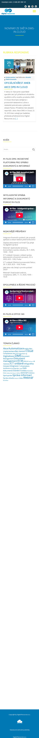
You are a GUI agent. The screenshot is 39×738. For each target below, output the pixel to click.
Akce (5, 348)
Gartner (30, 361)
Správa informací (22, 375)
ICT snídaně (17, 363)
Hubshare (6, 364)
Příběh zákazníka (7, 373)
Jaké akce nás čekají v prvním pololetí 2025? (17, 268)
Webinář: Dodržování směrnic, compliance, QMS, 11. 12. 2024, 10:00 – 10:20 (17, 275)
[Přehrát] (6, 186)
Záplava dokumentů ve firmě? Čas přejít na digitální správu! (18, 244)
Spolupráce (7, 375)
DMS (18, 356)
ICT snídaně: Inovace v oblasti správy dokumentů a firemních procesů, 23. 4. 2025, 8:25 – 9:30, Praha (18, 257)
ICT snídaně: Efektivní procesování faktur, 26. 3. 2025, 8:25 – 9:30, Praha (19, 263)
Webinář (28, 377)
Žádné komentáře (11, 79)
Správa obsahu (8, 378)
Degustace (21, 353)
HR (34, 361)
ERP (27, 361)
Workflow (5, 380)
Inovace (6, 366)
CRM (13, 353)
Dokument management (14, 359)
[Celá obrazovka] (33, 186)
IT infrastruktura (23, 366)
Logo (20, 368)
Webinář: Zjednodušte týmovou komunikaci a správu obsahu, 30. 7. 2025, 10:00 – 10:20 (19, 250)
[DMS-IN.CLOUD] (8, 11)
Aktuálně (28, 77)
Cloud (29, 351)
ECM (20, 361)
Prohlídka (23, 371)
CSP (16, 353)
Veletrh (17, 378)
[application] (19, 179)
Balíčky (26, 349)
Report (14, 373)
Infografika (29, 363)
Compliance (7, 353)
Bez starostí (20, 351)
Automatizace (16, 348)
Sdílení (18, 373)
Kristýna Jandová (10, 77)
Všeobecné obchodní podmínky (20, 730)
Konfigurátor (15, 368)
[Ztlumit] (30, 186)
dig (26, 353)
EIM (24, 361)
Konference (7, 368)
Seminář (24, 373)
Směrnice (31, 373)
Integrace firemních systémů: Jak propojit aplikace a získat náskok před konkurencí (19, 238)
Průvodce (30, 371)
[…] (16, 118)
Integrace (14, 366)
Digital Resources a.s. (19, 737)
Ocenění (16, 370)
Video (21, 378)
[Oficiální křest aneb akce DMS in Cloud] (19, 66)
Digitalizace (8, 356)
